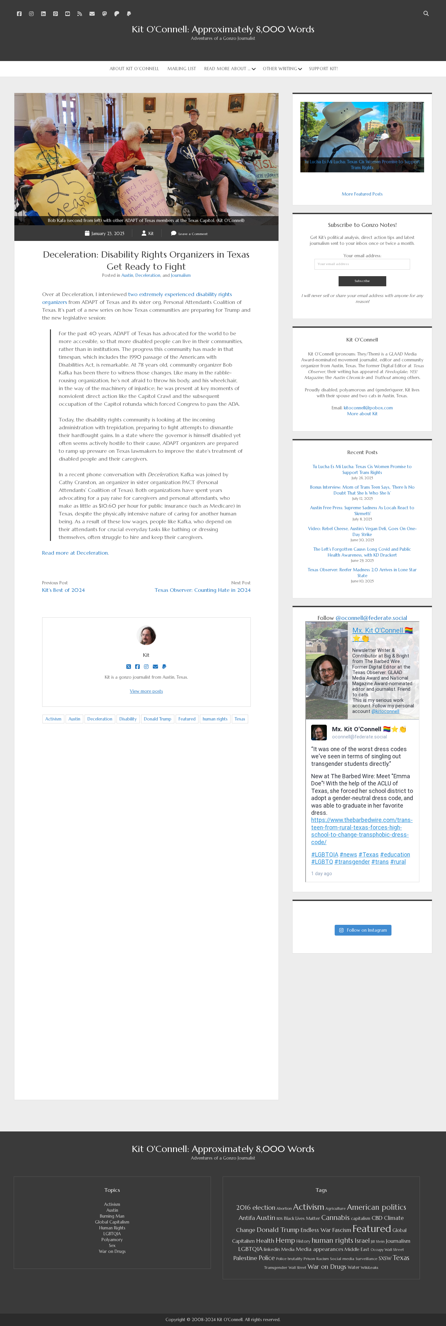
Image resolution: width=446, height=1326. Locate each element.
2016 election (255, 1207)
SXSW (385, 1258)
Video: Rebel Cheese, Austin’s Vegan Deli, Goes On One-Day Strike (362, 531)
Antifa (247, 1218)
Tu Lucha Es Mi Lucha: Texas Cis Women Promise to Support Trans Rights (362, 469)
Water (353, 1267)
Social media (342, 1258)
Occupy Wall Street (387, 1249)
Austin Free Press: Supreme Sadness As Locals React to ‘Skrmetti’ (362, 510)
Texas (240, 719)
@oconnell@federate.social (371, 618)
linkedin (272, 1249)
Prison (309, 1258)
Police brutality (289, 1258)
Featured (187, 719)
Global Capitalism (112, 1222)
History (303, 1241)
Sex (112, 1245)
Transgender (275, 1267)
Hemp (285, 1240)
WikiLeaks (369, 1267)
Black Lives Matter (302, 1218)
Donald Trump (157, 719)
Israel (362, 1240)
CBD (377, 1218)
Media (288, 1249)
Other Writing (280, 68)
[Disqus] (146, 831)
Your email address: (362, 256)
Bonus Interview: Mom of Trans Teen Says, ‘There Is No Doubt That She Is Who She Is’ (362, 490)
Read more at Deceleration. (75, 552)
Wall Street (297, 1268)
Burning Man (112, 1216)
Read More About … (227, 68)
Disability (128, 719)
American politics (376, 1207)
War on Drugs (112, 1251)
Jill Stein (378, 1241)
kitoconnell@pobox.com (368, 408)
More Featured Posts (362, 194)
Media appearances (319, 1249)
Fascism (341, 1230)
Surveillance (366, 1258)
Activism (53, 719)
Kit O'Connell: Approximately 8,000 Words (223, 29)
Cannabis (335, 1217)
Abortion (284, 1208)
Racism (322, 1258)
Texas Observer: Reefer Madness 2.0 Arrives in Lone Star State (362, 572)
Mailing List (181, 68)
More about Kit (362, 414)
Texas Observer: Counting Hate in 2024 (203, 590)
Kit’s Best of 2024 (63, 590)
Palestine (245, 1258)
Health (265, 1240)
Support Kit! (323, 68)
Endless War (316, 1230)
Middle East (356, 1249)
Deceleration (147, 275)
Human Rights (112, 1228)
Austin (127, 275)
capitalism (360, 1218)
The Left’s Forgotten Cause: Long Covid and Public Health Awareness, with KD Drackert (362, 552)
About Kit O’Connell (134, 68)
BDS (280, 1218)
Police (267, 1258)
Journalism (181, 275)
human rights (215, 719)
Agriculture (336, 1208)
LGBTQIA (112, 1234)
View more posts (146, 691)
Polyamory (112, 1239)
